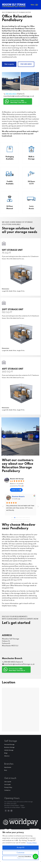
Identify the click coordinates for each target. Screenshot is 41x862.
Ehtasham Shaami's (18, 496)
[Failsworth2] (30, 81)
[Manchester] (20, 436)
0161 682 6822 (10, 94)
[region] (20, 845)
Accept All (20, 847)
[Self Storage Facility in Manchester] (11, 81)
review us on (15, 490)
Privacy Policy (32, 843)
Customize (20, 853)
